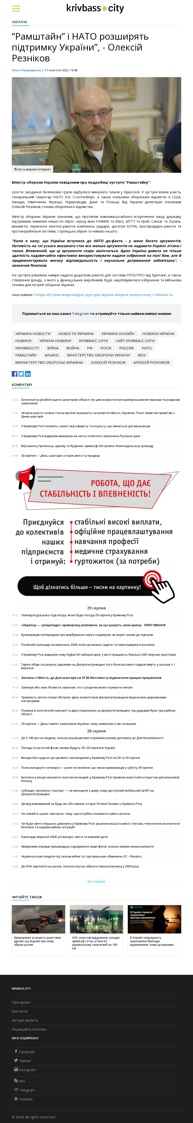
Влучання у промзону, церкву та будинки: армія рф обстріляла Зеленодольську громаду (87, 446)
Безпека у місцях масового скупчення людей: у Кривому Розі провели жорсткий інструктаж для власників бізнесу (100, 779)
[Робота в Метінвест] (96, 534)
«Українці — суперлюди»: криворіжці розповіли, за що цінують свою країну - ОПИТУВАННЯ (93, 625)
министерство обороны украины (49, 362)
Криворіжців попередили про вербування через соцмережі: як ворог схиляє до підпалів (87, 635)
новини (23, 340)
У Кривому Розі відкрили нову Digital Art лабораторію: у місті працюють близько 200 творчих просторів (98, 654)
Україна (19, 21)
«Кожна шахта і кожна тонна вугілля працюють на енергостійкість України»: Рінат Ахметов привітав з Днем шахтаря (98, 414)
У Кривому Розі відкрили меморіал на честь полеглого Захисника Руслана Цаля (80, 436)
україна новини (55, 340)
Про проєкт (21, 1002)
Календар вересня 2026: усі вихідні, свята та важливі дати (64, 837)
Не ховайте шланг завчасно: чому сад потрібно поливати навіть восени (75, 813)
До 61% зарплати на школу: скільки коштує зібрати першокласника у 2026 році (80, 866)
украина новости (32, 333)
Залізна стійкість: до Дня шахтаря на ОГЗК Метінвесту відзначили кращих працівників (91, 678)
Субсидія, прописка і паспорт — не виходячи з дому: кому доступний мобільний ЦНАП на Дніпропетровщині (87, 792)
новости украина (75, 333)
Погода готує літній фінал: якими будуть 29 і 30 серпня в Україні (68, 748)
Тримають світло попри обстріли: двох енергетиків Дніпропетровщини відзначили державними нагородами (93, 699)
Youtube (26, 1099)
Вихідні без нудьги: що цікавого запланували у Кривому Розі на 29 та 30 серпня (80, 758)
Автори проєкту (25, 1020)
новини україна (158, 333)
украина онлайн (117, 333)
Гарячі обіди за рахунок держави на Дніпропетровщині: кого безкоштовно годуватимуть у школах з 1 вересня (98, 666)
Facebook (27, 1051)
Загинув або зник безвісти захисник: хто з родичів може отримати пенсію (77, 687)
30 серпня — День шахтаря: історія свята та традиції (60, 455)
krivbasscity (27, 348)
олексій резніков (108, 362)
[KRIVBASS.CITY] (95, 8)
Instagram (27, 1069)
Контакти (20, 1011)
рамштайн (26, 355)
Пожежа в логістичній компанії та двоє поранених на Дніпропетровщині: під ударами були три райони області (98, 712)
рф (89, 348)
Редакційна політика (29, 1029)
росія (106, 348)
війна (52, 348)
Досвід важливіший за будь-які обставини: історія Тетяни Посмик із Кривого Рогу (81, 804)
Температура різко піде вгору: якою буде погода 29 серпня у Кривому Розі (77, 615)
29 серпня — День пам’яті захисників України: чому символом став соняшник (78, 724)
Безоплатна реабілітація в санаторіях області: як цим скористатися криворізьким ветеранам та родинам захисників (100, 401)
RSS (22, 1081)
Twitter (25, 1060)
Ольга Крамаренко (26, 70)
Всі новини (96, 882)
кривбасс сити (93, 340)
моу (142, 355)
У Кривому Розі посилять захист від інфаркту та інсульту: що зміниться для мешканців (85, 426)
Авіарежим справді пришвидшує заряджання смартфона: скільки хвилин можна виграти (87, 846)
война (72, 348)
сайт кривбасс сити (135, 340)
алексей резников (151, 362)
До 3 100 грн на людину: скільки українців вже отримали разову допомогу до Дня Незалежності (92, 738)
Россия (126, 348)
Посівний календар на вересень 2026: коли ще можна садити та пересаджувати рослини (88, 644)
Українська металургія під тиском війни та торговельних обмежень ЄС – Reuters (81, 856)
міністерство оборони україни (98, 355)
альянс (52, 355)
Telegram (80, 313)
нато (147, 348)
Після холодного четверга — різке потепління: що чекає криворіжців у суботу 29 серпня (87, 767)
